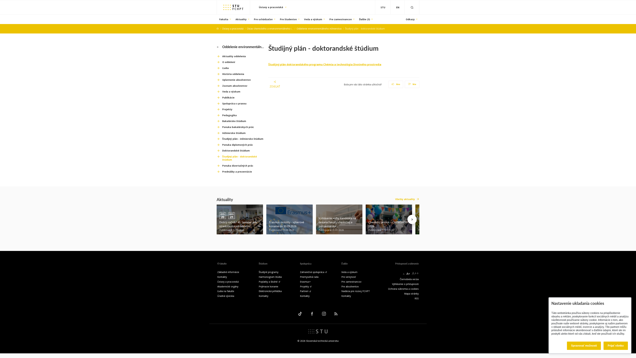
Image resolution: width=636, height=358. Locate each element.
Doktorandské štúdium (236, 150)
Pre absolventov (350, 286)
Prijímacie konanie (268, 286)
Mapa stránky (411, 293)
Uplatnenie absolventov (236, 79)
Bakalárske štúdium (234, 121)
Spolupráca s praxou (234, 103)
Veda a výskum (313, 19)
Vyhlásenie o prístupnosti (405, 284)
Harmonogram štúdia (270, 276)
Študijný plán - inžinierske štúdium (242, 138)
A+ (408, 274)
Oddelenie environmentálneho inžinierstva (319, 28)
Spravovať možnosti (584, 345)
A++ (415, 273)
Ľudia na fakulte (225, 291)
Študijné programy (268, 272)
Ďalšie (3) (364, 19)
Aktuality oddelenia (234, 56)
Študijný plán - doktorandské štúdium (239, 158)
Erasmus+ (305, 281)
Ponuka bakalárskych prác (238, 127)
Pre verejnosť (348, 276)
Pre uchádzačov (263, 19)
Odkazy (410, 19)
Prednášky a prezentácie (237, 171)
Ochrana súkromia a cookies (403, 288)
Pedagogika (229, 115)
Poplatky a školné (268, 281)
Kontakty (222, 276)
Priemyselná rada (309, 276)
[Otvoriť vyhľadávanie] (412, 7)
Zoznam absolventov (234, 85)
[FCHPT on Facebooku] (312, 313)
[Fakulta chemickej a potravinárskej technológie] (233, 7)
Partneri (304, 291)
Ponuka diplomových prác (237, 144)
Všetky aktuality (405, 199)
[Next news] (412, 219)
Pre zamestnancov (340, 19)
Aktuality (241, 19)
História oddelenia (233, 74)
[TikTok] (300, 313)
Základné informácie (228, 272)
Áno (398, 84)
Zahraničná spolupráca (312, 272)
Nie (414, 84)
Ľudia (225, 68)
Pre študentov (288, 19)
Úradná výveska (225, 296)
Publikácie (228, 97)
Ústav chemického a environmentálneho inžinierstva (275, 28)
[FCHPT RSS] (336, 313)
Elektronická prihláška (270, 291)
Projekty (227, 109)
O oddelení (228, 62)
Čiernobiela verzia (409, 279)
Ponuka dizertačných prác (237, 165)
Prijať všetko (616, 345)
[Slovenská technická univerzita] (318, 331)
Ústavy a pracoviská (271, 7)
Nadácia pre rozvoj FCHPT (355, 291)
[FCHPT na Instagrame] (324, 313)
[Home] (218, 28)
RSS (417, 298)
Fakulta (223, 19)
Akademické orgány (227, 286)
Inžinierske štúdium (234, 133)
